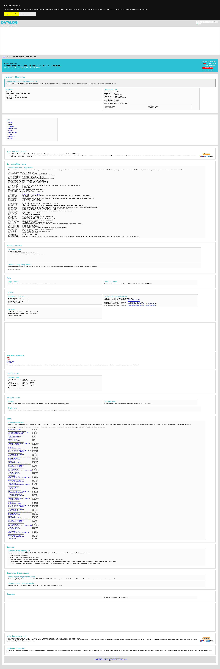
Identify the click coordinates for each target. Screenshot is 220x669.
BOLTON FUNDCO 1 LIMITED (14, 448)
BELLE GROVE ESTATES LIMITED (15, 433)
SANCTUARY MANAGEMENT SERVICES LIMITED (19, 432)
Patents (10, 124)
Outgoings (10, 138)
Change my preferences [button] (28, 14)
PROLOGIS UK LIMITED (13, 444)
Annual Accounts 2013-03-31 (11, 362)
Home (4, 57)
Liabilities (10, 122)
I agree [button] (7, 14)
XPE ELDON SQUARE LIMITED (15, 429)
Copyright (99, 658)
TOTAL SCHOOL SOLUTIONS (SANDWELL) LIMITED (19, 450)
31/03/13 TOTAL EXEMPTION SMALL (32, 194)
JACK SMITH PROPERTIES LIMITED (16, 435)
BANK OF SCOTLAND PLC (134, 299)
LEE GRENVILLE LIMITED (13, 437)
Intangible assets (12, 128)
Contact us (95, 659)
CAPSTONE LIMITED (12, 439)
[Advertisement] (53, 41)
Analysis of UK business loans (119, 659)
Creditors (10, 130)
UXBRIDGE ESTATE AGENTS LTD (15, 436)
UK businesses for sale (105, 659)
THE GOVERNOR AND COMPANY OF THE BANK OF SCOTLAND (142, 303)
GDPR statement (118, 658)
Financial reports (12, 132)
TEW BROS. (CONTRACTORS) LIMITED (17, 431)
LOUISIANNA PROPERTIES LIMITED (16, 454)
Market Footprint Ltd (109, 658)
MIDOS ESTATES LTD (13, 455)
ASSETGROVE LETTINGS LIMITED (16, 451)
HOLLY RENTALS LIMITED (14, 440)
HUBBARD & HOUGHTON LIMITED (16, 442)
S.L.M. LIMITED (11, 447)
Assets (10, 134)
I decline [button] (15, 14)
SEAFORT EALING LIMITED (14, 446)
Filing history (11, 136)
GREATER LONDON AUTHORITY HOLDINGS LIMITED (20, 443)
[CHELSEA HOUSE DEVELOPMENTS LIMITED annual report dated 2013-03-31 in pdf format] (11, 359)
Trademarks (11, 126)
